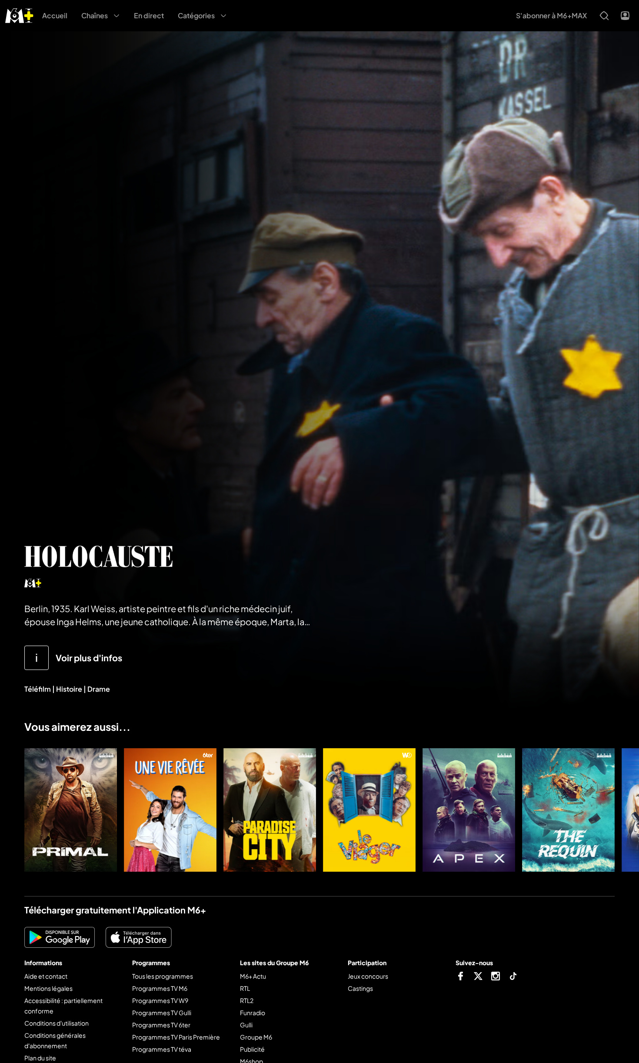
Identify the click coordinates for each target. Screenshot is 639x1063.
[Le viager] (369, 810)
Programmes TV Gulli (161, 1012)
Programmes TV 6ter (161, 1025)
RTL (245, 988)
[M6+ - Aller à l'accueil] (19, 14)
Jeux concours (368, 976)
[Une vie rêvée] (170, 810)
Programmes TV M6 (159, 988)
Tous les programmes (162, 976)
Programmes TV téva (161, 1049)
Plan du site (40, 1058)
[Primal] (70, 810)
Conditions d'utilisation (56, 1023)
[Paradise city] (269, 810)
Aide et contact (45, 976)
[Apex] (469, 810)
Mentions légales (48, 988)
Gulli (246, 1025)
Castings (360, 988)
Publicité (252, 1049)
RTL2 (246, 1000)
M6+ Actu (253, 976)
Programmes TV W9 (160, 1000)
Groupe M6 (256, 1037)
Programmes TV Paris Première (176, 1037)
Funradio (252, 1012)
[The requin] (568, 810)
